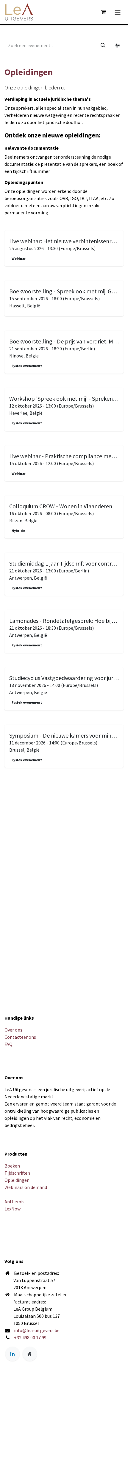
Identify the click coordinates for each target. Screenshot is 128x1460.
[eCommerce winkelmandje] (103, 12)
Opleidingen (16, 1180)
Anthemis (14, 1201)
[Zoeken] (103, 45)
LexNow (12, 1209)
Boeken (12, 1166)
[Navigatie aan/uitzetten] (118, 12)
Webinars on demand (25, 1187)
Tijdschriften (17, 1173)
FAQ (8, 1044)
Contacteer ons (20, 1037)
